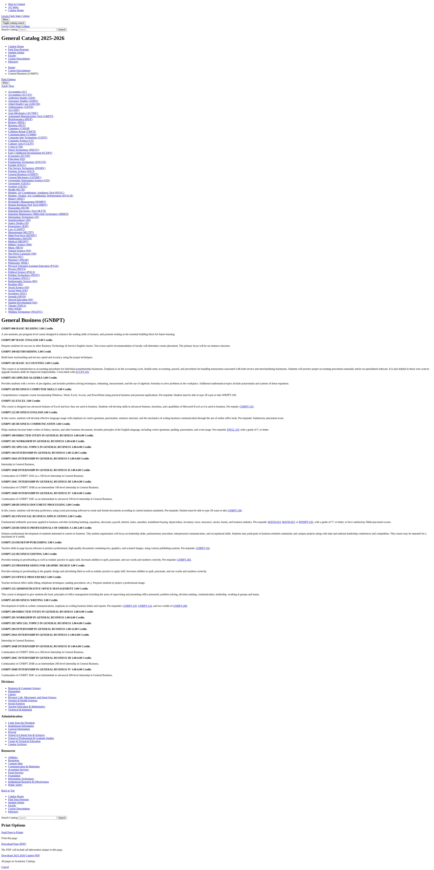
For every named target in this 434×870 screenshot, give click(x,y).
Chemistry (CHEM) (18, 128)
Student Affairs (16, 52)
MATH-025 (288, 522)
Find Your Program (18, 49)
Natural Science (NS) (19, 250)
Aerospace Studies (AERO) (23, 100)
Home (11, 67)
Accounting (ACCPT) (20, 94)
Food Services (15, 772)
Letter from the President (21, 722)
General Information (19, 729)
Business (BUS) (16, 125)
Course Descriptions (19, 58)
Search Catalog (9, 29)
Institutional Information (21, 725)
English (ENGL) (17, 165)
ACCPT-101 (82, 371)
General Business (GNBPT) (23, 174)
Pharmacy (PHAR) (18, 259)
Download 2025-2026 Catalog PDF (20, 855)
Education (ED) (16, 159)
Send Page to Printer (12, 832)
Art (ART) (13, 110)
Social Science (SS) (18, 287)
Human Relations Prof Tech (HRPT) (27, 204)
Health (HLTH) (16, 189)
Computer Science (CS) (21, 140)
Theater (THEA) (17, 305)
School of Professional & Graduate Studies (31, 738)
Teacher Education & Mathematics (26, 706)
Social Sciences (16, 703)
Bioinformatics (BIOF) (20, 119)
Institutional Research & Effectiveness (28, 781)
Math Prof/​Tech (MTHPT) (22, 235)
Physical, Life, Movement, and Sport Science (32, 697)
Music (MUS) (15, 247)
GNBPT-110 (246, 406)
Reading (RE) (15, 284)
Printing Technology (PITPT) (24, 275)
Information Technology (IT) (23, 217)
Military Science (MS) (20, 244)
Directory (13, 61)
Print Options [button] (8, 79)
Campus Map (15, 763)
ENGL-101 (233, 429)
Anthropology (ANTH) (20, 107)
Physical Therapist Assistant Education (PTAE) (33, 266)
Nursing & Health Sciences (22, 700)
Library (12, 694)
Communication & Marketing (24, 766)
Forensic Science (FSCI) (21, 171)
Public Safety (15, 784)
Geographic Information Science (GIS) (29, 180)
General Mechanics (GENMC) (24, 177)
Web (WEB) (15, 308)
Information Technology (21, 778)
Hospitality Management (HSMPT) (27, 201)
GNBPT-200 (180, 605)
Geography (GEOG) (19, 183)
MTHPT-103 (306, 522)
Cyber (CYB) (15, 146)
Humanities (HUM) (18, 207)
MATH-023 (274, 522)
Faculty (12, 55)
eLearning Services (18, 769)
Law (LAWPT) (16, 229)
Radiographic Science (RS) (22, 281)
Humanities (14, 691)
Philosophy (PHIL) (18, 262)
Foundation (14, 775)
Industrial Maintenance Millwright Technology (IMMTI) (38, 214)
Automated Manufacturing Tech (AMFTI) (30, 116)
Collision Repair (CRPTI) (22, 131)
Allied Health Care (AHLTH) (24, 104)
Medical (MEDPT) (18, 241)
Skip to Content (16, 4)
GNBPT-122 (145, 605)
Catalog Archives (17, 744)
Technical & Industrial (20, 709)
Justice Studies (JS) (18, 223)
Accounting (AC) (17, 91)
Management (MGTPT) (21, 232)
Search (61, 29)
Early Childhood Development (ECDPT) (30, 152)
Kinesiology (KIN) (18, 226)
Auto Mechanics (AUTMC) (23, 113)
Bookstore (13, 760)
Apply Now (7, 86)
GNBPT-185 (184, 559)
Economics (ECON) (19, 156)
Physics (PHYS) (17, 269)
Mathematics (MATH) (20, 238)
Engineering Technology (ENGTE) (27, 162)
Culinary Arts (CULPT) (21, 143)
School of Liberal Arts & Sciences (26, 735)
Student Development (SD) (22, 302)
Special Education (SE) (20, 299)
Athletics (13, 757)
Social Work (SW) (18, 290)
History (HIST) (16, 198)
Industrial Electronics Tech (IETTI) (27, 211)
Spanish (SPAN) (17, 296)
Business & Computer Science (24, 688)
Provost (12, 732)
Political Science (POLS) (21, 272)
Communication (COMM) (22, 134)
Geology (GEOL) (17, 186)
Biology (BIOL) (17, 122)
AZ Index (13, 7)
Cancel (5, 867)
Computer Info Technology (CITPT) (27, 137)
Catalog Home (16, 10)
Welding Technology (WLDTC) (25, 311)
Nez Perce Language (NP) (22, 253)
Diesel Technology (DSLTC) (23, 149)
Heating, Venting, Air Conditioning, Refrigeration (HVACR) (40, 195)
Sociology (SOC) (17, 293)
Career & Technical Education (24, 741)
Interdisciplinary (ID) (19, 220)
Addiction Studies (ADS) (21, 97)
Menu (5, 19)
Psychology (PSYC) (19, 278)
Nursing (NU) (15, 256)
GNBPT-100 (235, 510)
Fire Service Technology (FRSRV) (26, 168)
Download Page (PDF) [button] (13, 843)
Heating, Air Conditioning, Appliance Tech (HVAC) (36, 192)
